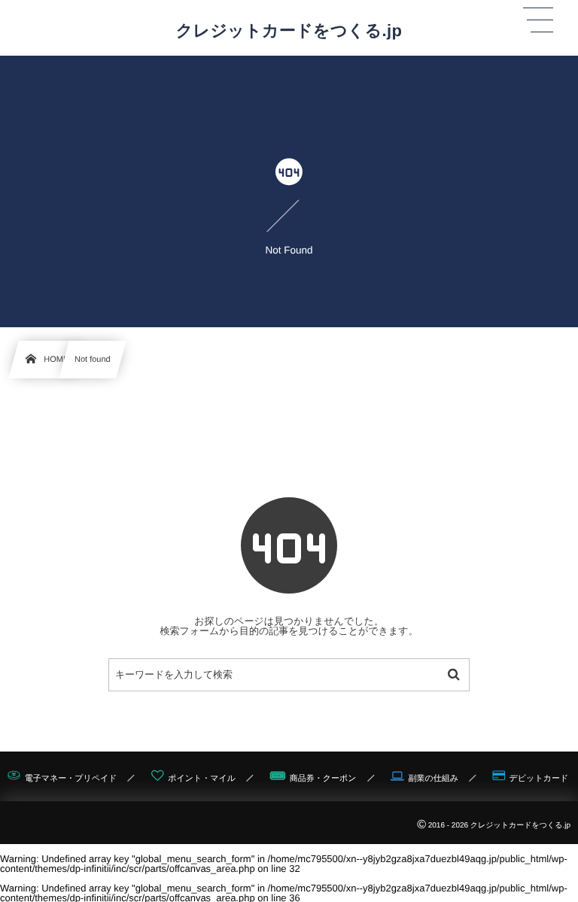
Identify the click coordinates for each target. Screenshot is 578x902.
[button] (538, 20)
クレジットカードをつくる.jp (289, 31)
